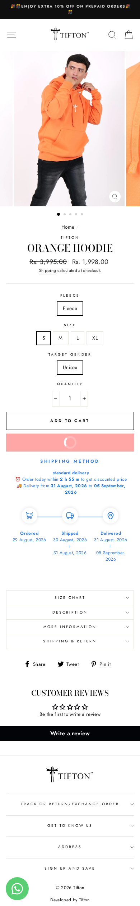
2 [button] (65, 215)
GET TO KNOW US (70, 825)
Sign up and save (70, 868)
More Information (70, 626)
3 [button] (71, 215)
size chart (70, 597)
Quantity (70, 384)
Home (67, 226)
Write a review (70, 733)
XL (95, 337)
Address (70, 846)
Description (70, 612)
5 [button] (82, 215)
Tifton (70, 237)
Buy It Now (93, 439)
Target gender (70, 354)
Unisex (70, 367)
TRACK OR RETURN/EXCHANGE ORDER (70, 804)
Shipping (47, 270)
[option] (70, 9)
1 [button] (59, 214)
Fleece (69, 295)
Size (70, 325)
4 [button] (77, 215)
